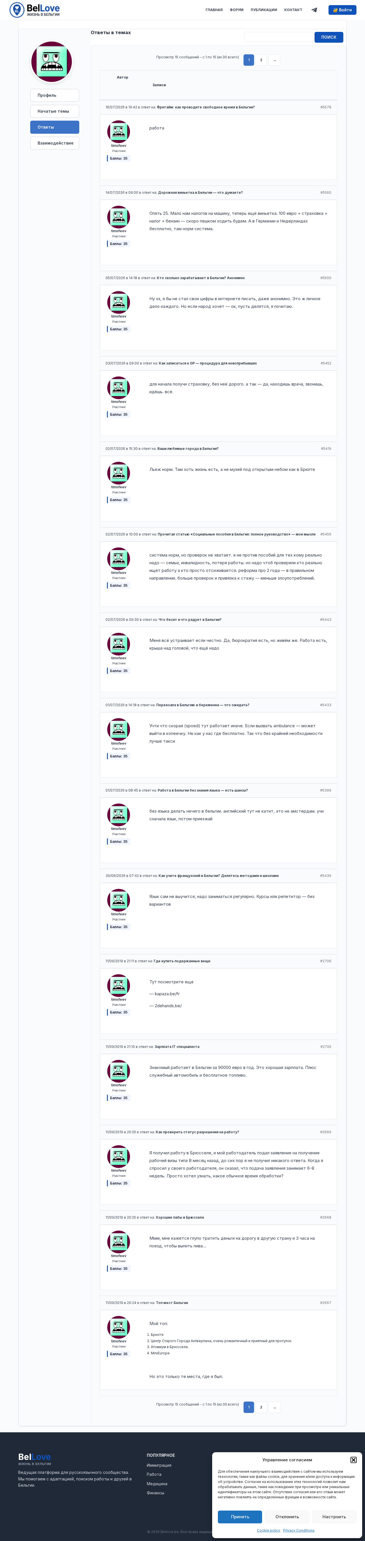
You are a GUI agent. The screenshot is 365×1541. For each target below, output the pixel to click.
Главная (214, 10)
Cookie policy (268, 1530)
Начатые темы (53, 111)
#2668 (325, 1217)
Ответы (46, 127)
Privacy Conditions (299, 1530)
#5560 (326, 192)
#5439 (325, 875)
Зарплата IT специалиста (177, 1046)
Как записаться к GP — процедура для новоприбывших (208, 363)
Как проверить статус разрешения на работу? (197, 1132)
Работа (154, 1474)
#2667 (325, 1303)
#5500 (326, 278)
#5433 (325, 705)
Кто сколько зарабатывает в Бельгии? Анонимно (201, 278)
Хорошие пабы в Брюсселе (180, 1217)
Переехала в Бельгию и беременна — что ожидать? (203, 705)
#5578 (326, 107)
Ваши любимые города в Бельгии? (188, 448)
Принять (240, 1516)
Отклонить (287, 1516)
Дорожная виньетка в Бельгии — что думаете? (200, 192)
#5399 (325, 790)
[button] (353, 1460)
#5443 (325, 619)
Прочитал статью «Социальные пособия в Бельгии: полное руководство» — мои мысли (236, 534)
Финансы (155, 1492)
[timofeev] (51, 64)
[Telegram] (314, 10)
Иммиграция (159, 1465)
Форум (237, 10)
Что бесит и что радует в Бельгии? (190, 619)
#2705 (326, 1046)
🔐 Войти (342, 9)
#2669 (325, 1132)
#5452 (326, 363)
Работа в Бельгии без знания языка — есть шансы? (203, 790)
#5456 (326, 534)
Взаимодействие (56, 143)
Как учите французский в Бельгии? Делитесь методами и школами (219, 875)
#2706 (325, 961)
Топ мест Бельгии (172, 1303)
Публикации (264, 10)
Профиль (47, 95)
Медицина (157, 1483)
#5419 (326, 448)
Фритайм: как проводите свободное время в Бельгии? (206, 107)
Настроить (334, 1516)
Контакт (293, 10)
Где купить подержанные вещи (182, 961)
